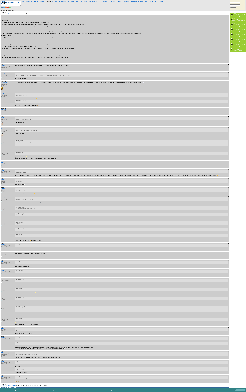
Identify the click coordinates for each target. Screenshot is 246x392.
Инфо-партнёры (126, 1)
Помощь (240, 10)
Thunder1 (2, 117)
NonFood (156, 1)
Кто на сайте (112, 1)
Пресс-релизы (54, 1)
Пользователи (105, 1)
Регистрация (232, 8)
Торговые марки (134, 1)
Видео (100, 1)
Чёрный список (43, 1)
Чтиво (90, 1)
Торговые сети (141, 1)
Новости (48, 1)
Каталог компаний (70, 1)
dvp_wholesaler (4, 82)
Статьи (81, 1)
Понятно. (240, 390)
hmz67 (2, 206)
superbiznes (10, 60)
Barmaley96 (3, 65)
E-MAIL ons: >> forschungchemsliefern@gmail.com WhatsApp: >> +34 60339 (238, 18)
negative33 (3, 73)
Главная (2, 13)
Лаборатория (94, 1)
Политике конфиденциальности (85, 390)
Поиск (77, 1)
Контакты (243, 10)
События (146, 1)
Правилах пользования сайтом (38, 390)
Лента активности (29, 1)
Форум (23, 1)
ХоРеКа (151, 1)
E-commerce (36, 1)
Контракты (161, 1)
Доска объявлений (62, 1)
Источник (2, 58)
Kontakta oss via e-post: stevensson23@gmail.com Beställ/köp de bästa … (238, 50)
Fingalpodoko (3, 109)
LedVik (2, 162)
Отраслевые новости (12, 13)
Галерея (85, 1)
